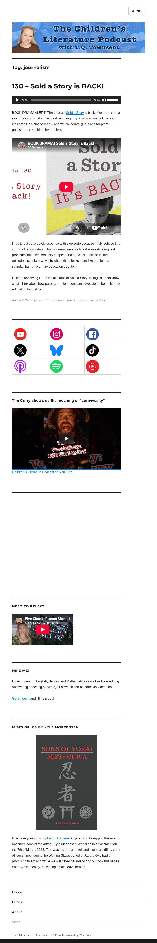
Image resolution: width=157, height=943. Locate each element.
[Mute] (104, 100)
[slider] (113, 99)
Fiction (17, 902)
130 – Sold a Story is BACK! (58, 86)
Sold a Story (75, 112)
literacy (83, 300)
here (57, 838)
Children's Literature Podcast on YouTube (42, 472)
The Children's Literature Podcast (31, 935)
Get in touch (20, 698)
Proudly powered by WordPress (73, 935)
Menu (136, 11)
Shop (16, 922)
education (55, 300)
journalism (70, 300)
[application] (66, 100)
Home (17, 892)
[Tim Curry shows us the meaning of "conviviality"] (66, 438)
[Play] (17, 100)
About (17, 912)
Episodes (38, 300)
